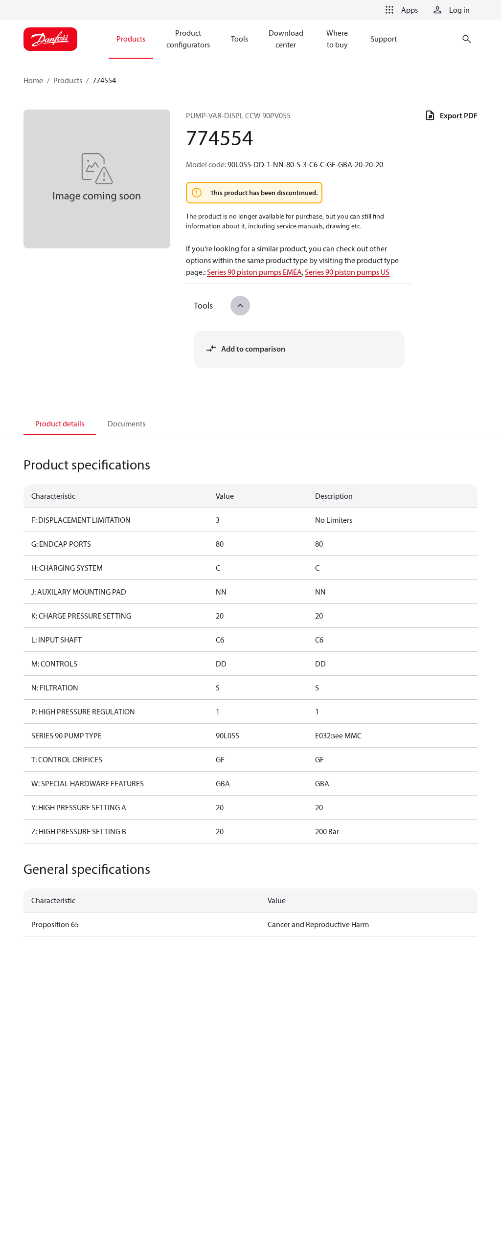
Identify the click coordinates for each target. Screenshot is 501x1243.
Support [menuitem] (383, 39)
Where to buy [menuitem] (337, 38)
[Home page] (50, 39)
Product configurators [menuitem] (188, 38)
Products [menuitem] (130, 39)
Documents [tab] (126, 423)
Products (67, 80)
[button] (400, 10)
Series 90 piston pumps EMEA (254, 272)
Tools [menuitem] (239, 39)
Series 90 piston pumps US (347, 272)
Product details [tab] (59, 423)
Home (33, 80)
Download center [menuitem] (286, 38)
